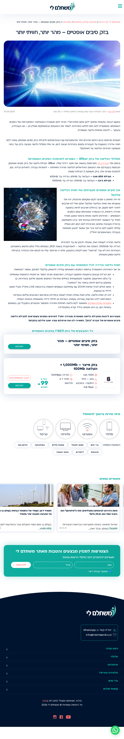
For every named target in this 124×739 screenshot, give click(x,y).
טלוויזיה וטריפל (108, 672)
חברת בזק (103, 163)
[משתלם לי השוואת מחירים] (62, 7)
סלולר (114, 656)
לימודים (80, 452)
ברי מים (95, 445)
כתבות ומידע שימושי (85, 22)
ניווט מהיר (112, 648)
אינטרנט (67, 22)
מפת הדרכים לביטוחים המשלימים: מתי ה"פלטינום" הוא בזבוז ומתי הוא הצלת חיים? (88, 512)
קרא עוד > (112, 528)
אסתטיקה (40, 445)
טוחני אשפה (62, 452)
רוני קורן (111, 111)
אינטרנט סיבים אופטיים (99, 303)
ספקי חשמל (77, 445)
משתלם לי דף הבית (109, 22)
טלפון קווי (23, 445)
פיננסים (95, 452)
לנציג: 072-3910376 (19, 378)
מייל (44, 700)
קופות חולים (58, 445)
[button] (115, 730)
